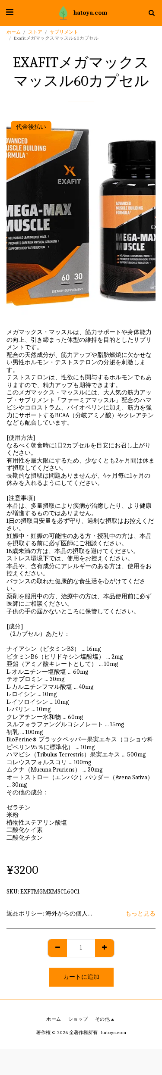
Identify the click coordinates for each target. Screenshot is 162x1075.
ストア (35, 32)
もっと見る (140, 913)
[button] (9, 12)
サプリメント (64, 32)
